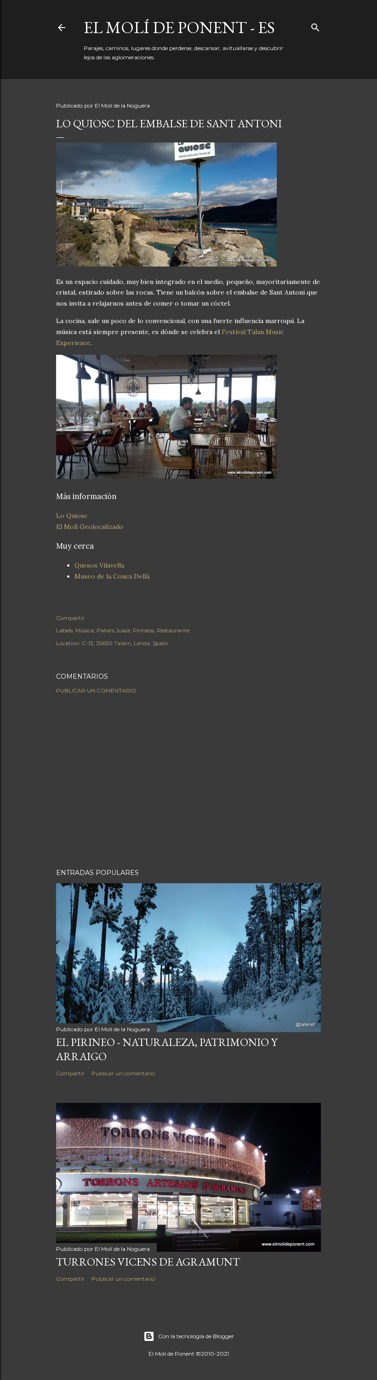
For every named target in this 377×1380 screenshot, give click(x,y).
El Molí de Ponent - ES (179, 27)
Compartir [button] (70, 617)
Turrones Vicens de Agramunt (148, 1262)
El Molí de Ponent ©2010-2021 (189, 1353)
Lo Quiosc (71, 515)
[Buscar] (315, 25)
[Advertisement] (188, 781)
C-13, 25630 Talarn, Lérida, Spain (125, 643)
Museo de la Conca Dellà (111, 576)
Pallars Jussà (113, 630)
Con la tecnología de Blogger (196, 1336)
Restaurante (173, 630)
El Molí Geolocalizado (89, 526)
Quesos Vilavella (99, 565)
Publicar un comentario (96, 690)
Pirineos (143, 630)
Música (84, 630)
